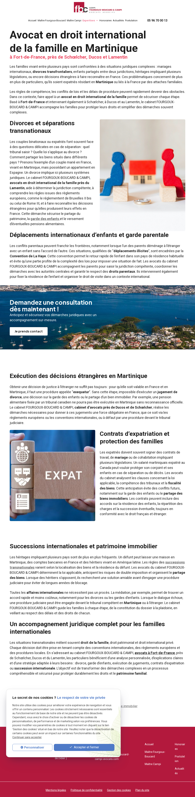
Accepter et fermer (86, 747)
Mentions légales (56, 790)
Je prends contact (29, 331)
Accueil (32, 20)
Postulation (131, 20)
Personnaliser (34, 747)
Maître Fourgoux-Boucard (52, 20)
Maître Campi (74, 20)
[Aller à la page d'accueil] (97, 8)
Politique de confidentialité (86, 790)
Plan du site (142, 790)
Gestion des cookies (119, 790)
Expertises (88, 20)
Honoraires (105, 20)
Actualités (118, 20)
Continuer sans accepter (27, 737)
